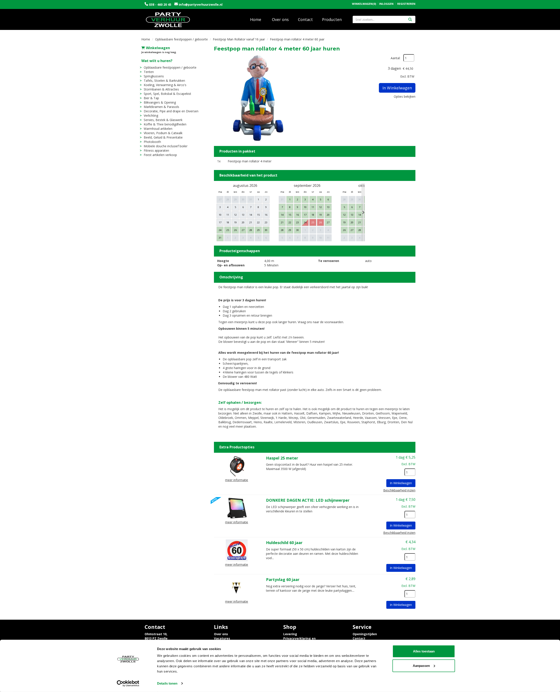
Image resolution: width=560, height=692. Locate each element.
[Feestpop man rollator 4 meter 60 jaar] (257, 98)
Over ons (280, 19)
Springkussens (154, 76)
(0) (364, 4)
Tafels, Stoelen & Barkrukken (164, 80)
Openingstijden (365, 634)
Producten (332, 19)
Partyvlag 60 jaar (282, 579)
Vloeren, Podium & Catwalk (163, 133)
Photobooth (152, 142)
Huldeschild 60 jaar (284, 542)
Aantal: (395, 58)
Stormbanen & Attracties (161, 89)
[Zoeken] (410, 19)
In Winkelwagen (397, 87)
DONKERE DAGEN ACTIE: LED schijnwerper (308, 500)
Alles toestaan (424, 651)
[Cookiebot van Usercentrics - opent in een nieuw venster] (128, 683)
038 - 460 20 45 (160, 4)
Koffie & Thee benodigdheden (165, 124)
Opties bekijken (404, 96)
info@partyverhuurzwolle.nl (200, 4)
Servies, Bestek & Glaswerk (163, 120)
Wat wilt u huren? (156, 60)
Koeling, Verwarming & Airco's (165, 85)
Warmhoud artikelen (158, 129)
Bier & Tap (151, 98)
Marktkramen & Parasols (161, 107)
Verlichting (151, 115)
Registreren (406, 4)
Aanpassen (421, 665)
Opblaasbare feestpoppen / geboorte (181, 39)
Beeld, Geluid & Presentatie (163, 137)
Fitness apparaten (156, 150)
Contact (305, 19)
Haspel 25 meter (282, 458)
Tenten (149, 72)
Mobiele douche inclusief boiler (165, 146)
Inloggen (386, 4)
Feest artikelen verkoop (160, 155)
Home (255, 19)
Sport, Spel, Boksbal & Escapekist (167, 94)
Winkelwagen (158, 47)
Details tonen (167, 683)
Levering (290, 634)
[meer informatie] (237, 465)
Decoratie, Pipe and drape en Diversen (171, 111)
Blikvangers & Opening (160, 102)
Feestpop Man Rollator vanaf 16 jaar (239, 39)
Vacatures (222, 638)
